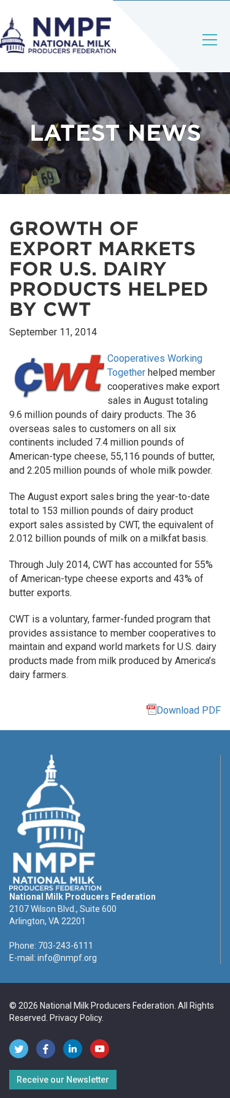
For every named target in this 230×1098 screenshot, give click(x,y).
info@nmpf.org (67, 958)
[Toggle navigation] (210, 50)
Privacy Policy (76, 1018)
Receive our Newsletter (63, 1080)
